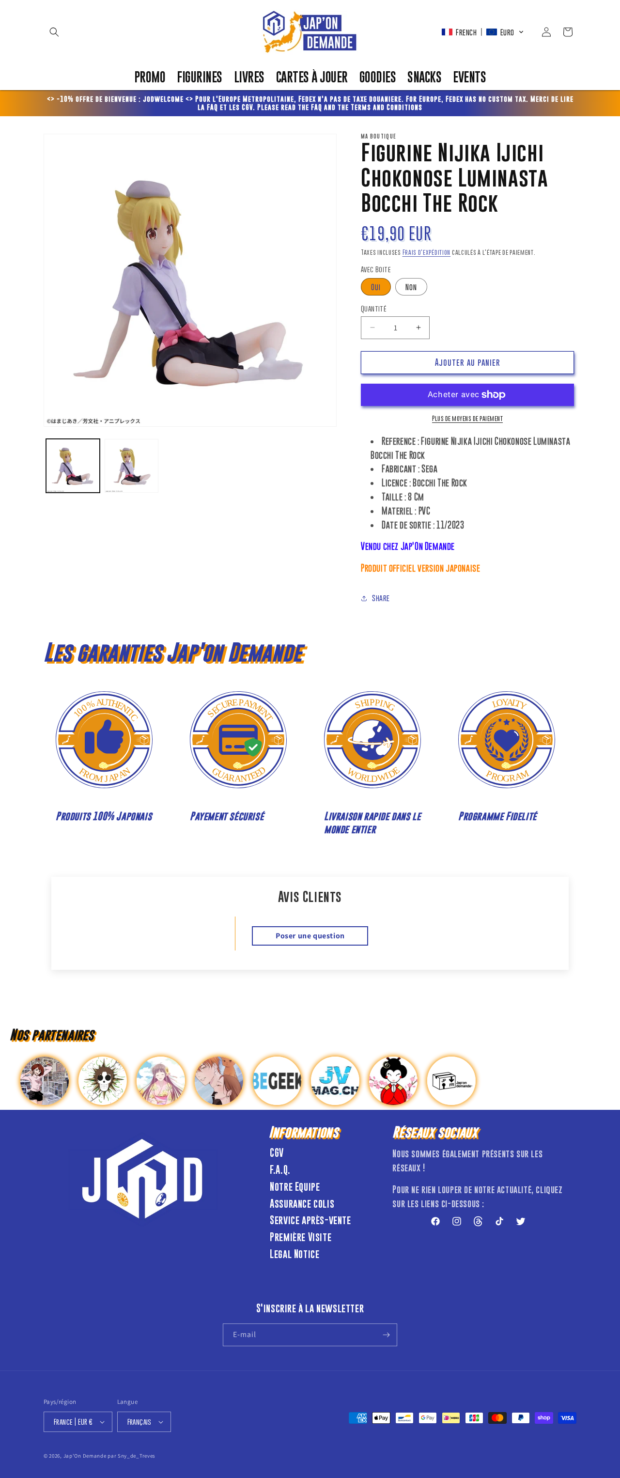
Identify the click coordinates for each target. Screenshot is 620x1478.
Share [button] (381, 597)
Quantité (374, 308)
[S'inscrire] (386, 1334)
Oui (376, 286)
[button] (54, 32)
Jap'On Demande (85, 1455)
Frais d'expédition (427, 252)
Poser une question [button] (310, 936)
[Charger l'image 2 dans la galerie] (131, 466)
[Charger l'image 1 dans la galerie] (73, 466)
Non (411, 286)
